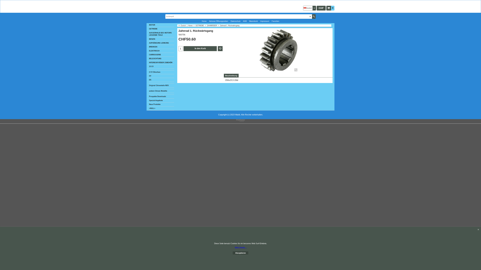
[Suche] (314, 16)
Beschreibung (231, 76)
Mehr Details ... (241, 247)
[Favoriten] (220, 48)
